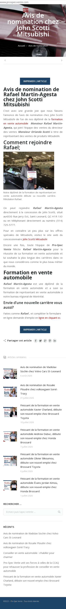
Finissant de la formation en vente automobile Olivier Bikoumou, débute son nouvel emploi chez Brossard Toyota (40, 460)
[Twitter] (40, 341)
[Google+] (45, 341)
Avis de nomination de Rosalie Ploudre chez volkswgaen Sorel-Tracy (39, 389)
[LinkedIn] (55, 341)
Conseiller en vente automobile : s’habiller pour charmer (28, 555)
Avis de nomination (38, 45)
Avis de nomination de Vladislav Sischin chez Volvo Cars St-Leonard (40, 369)
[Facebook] (36, 341)
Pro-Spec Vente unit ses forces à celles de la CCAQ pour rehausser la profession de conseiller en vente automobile (31, 566)
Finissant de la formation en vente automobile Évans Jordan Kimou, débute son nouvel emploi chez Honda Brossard (40, 485)
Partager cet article (19, 340)
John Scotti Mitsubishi (35, 239)
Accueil (21, 45)
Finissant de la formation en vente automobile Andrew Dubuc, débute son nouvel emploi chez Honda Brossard (40, 436)
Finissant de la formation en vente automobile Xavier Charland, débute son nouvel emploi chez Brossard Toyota (41, 412)
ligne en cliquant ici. (50, 317)
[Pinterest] (50, 341)
